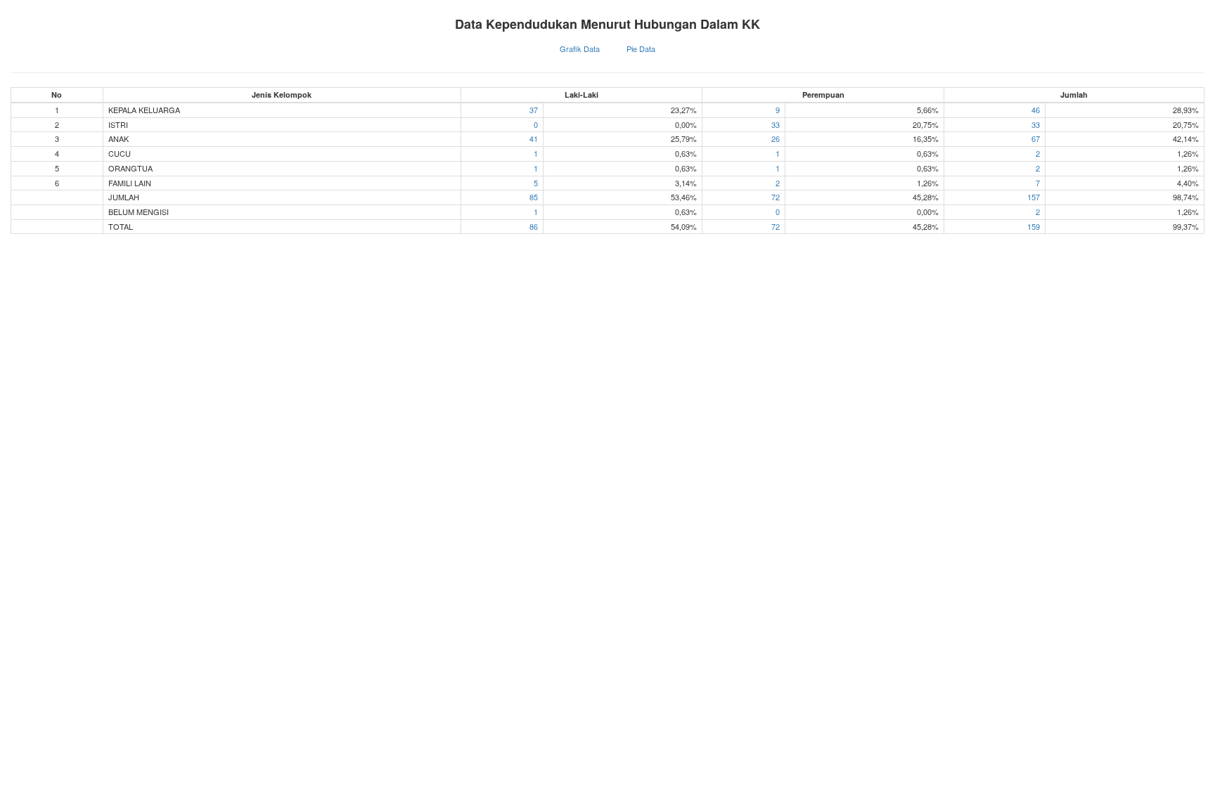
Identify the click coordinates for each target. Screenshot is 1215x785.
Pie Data (641, 48)
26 (775, 138)
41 (533, 138)
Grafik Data (579, 48)
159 (1033, 226)
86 (533, 226)
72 (775, 196)
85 (533, 196)
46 (1035, 109)
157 (1033, 196)
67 (1035, 138)
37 (533, 109)
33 (775, 124)
